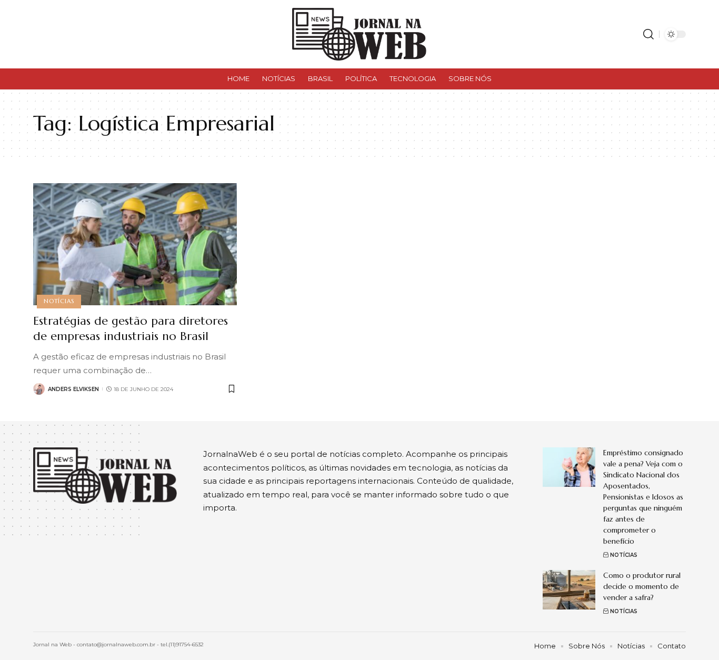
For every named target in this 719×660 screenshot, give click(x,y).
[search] (648, 34)
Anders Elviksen (73, 389)
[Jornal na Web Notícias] (359, 34)
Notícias (59, 301)
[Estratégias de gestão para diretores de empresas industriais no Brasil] (135, 244)
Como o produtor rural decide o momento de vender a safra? (642, 586)
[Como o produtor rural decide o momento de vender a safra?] (569, 589)
